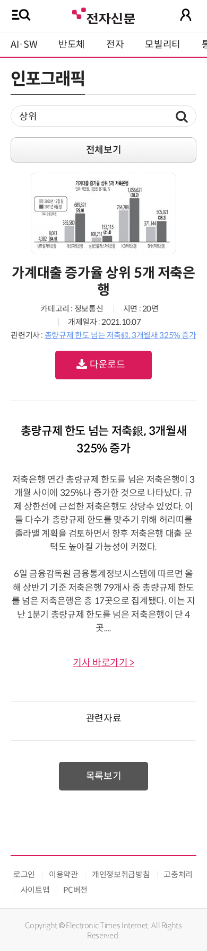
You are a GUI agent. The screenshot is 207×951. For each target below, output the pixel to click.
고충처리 (178, 874)
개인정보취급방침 (121, 874)
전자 (115, 44)
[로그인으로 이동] (185, 14)
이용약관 (63, 874)
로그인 (24, 874)
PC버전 (75, 890)
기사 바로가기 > (103, 663)
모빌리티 (162, 44)
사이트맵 (35, 890)
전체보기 (104, 150)
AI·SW (24, 44)
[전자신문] (103, 14)
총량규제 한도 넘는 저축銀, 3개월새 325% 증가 (120, 335)
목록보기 (104, 776)
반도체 (71, 44)
